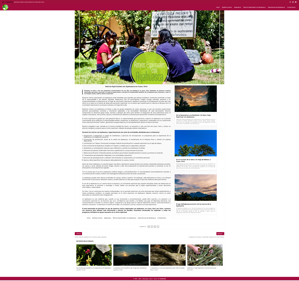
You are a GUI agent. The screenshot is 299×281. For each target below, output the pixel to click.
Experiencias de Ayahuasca (276, 7)
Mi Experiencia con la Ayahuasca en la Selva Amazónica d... (30, 2)
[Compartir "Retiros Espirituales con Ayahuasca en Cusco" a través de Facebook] (148, 226)
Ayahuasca (237, 7)
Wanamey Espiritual (160, 201)
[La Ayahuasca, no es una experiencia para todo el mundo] (168, 255)
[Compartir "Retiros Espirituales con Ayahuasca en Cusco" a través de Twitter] (151, 226)
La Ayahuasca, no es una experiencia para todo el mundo (167, 268)
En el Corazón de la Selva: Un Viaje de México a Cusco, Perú (193, 160)
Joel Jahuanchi (110, 118)
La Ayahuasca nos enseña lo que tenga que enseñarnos (130, 268)
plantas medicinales (100, 150)
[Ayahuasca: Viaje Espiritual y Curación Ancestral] (205, 255)
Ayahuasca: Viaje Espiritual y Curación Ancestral (201, 268)
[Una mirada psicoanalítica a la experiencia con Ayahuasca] (94, 255)
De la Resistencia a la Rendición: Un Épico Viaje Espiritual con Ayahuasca (193, 116)
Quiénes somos (227, 7)
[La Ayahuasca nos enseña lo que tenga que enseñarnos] (131, 255)
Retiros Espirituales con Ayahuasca (254, 7)
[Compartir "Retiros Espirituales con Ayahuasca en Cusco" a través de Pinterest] (155, 226)
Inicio (218, 7)
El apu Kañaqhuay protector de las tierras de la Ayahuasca (193, 205)
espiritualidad (91, 99)
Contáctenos (291, 7)
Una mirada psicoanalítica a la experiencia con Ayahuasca (93, 268)
